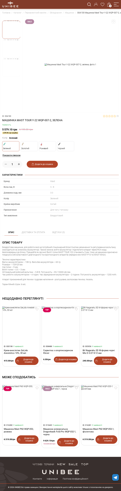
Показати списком (12, 155)
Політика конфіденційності (75, 479)
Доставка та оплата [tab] (33, 232)
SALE (73, 464)
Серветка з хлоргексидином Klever (58, 351)
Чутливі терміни (43, 464)
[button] (116, 4)
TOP (85, 464)
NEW (61, 464)
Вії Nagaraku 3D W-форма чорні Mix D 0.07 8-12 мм (99, 351)
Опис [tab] (11, 232)
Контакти (37, 479)
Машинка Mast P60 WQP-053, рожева (18, 430)
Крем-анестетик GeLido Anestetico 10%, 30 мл (16, 351)
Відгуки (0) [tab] (58, 232)
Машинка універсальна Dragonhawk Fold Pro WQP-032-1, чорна (59, 432)
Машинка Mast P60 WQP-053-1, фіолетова (98, 430)
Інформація (52, 479)
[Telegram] (115, 477)
